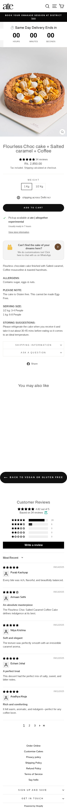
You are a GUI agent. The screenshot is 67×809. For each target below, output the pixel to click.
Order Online (33, 745)
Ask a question (33, 352)
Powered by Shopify (33, 806)
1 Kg (26, 186)
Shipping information (33, 345)
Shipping (28, 168)
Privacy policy (33, 757)
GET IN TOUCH (32, 798)
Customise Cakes (33, 751)
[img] (11, 567)
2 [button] (29, 725)
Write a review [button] (34, 545)
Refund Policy (33, 768)
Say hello (33, 780)
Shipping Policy (33, 763)
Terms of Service (33, 774)
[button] (27, 159)
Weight (33, 180)
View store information (18, 232)
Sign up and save (32, 790)
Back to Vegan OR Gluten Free (36, 477)
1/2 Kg (39, 186)
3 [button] (35, 725)
